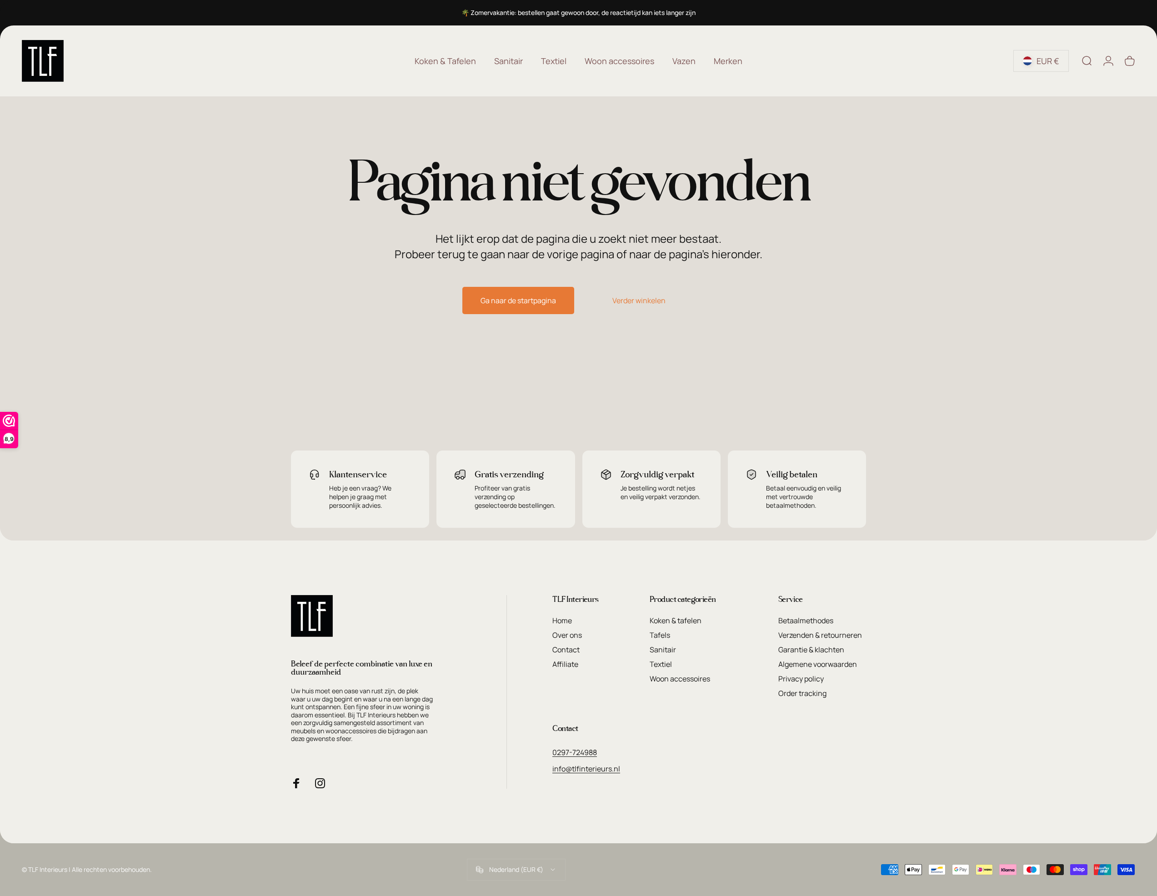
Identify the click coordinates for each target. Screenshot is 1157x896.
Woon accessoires (680, 678)
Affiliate (565, 664)
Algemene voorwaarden (817, 664)
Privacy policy (801, 678)
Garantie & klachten (811, 649)
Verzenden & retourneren (820, 635)
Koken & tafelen (675, 620)
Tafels (660, 635)
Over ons (567, 635)
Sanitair (663, 649)
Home (562, 620)
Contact (566, 649)
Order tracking (802, 693)
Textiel (661, 664)
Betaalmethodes (805, 620)
